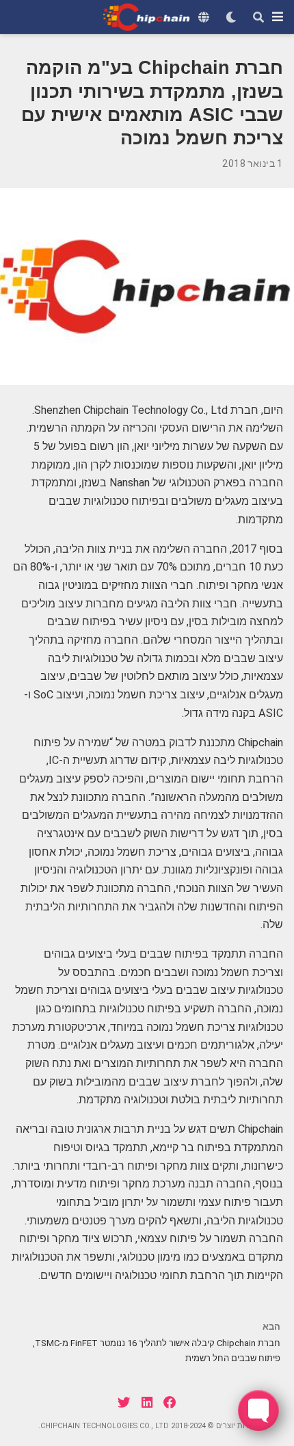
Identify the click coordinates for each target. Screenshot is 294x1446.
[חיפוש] (258, 17)
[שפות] (203, 17)
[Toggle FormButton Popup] (258, 1410)
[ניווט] (277, 17)
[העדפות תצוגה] (231, 17)
